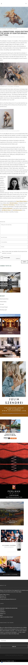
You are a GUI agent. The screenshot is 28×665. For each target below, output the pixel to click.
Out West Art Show (6, 210)
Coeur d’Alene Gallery (21, 201)
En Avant (2, 304)
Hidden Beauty (3, 301)
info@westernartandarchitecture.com (8, 599)
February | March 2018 (13, 36)
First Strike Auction (17, 210)
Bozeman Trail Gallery (9, 204)
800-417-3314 (3, 597)
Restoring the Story (4, 298)
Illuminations (22, 36)
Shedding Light (3, 309)
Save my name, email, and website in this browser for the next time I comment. (14, 252)
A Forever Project (4, 307)
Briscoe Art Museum (7, 208)
